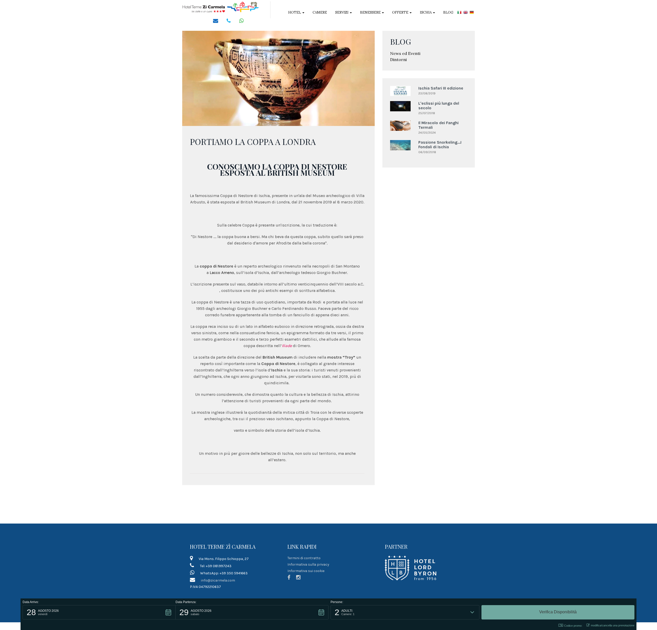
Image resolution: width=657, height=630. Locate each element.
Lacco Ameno (222, 272)
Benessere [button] (370, 12)
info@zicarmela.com (218, 580)
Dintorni (398, 59)
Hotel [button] (295, 12)
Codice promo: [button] (573, 625)
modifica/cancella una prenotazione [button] (612, 625)
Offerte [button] (400, 12)
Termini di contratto (304, 558)
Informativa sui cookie (305, 571)
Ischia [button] (426, 12)
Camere (320, 12)
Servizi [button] (342, 12)
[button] (99, 612)
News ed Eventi (405, 53)
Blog (448, 12)
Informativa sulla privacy (308, 564)
